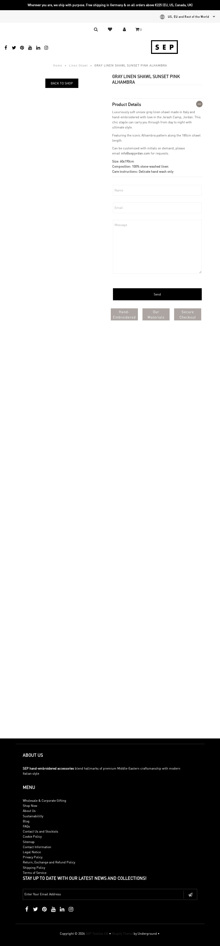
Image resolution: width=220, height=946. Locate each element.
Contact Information (37, 847)
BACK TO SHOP (62, 83)
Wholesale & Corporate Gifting (44, 801)
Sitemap (29, 842)
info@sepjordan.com (135, 153)
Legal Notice (32, 852)
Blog (26, 821)
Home (57, 65)
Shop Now (30, 806)
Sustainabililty (33, 816)
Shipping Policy (34, 868)
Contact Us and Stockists (40, 831)
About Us (29, 811)
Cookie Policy (32, 836)
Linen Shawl (78, 65)
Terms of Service (34, 873)
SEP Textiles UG (97, 934)
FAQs (26, 826)
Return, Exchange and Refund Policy (49, 862)
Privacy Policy (32, 857)
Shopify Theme (122, 934)
